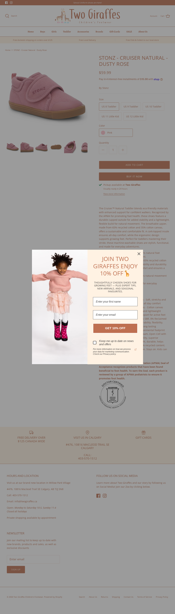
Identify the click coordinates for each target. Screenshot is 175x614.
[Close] (139, 254)
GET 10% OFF (115, 328)
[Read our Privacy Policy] (135, 349)
